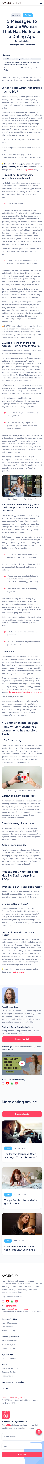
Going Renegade (8, 1344)
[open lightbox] (22, 1063)
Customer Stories (8, 1372)
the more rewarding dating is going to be (25, 692)
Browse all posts (22, 1114)
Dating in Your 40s (9, 1358)
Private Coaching (8, 1331)
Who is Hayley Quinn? (10, 1368)
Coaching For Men (9, 1319)
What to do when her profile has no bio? (18, 59)
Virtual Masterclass (9, 1323)
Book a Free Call (22, 1039)
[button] (41, 2)
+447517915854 (11, 1306)
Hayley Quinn (23, 41)
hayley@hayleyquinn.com (17, 1309)
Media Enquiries (8, 1376)
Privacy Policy (19, 1397)
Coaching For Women (10, 1337)
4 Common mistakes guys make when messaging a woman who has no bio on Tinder (21, 63)
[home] (14, 2)
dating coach (27, 169)
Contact (5, 1389)
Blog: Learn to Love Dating (13, 1382)
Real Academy (7, 1327)
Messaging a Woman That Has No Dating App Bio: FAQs (21, 69)
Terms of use (7, 1397)
